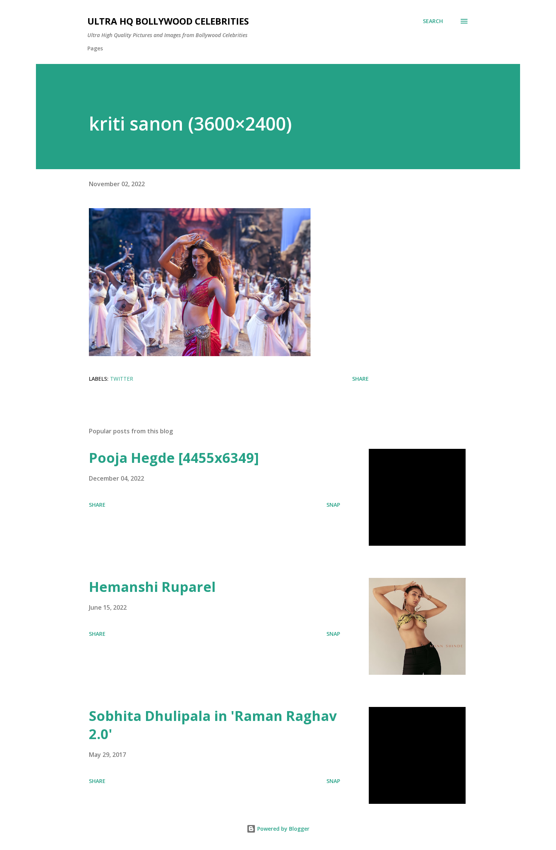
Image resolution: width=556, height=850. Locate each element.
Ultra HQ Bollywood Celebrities (168, 21)
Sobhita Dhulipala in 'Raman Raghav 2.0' (213, 725)
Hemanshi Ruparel (152, 587)
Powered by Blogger (282, 828)
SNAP (333, 504)
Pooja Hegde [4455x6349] (174, 457)
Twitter (121, 378)
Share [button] (360, 378)
